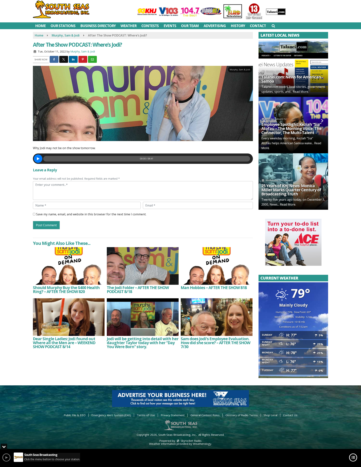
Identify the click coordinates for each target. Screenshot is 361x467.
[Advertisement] (293, 242)
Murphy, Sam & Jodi (82, 51)
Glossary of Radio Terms (241, 415)
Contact (258, 25)
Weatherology (202, 444)
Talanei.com (269, 87)
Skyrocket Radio (190, 441)
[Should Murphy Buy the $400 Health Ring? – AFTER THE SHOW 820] (69, 266)
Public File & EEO (75, 415)
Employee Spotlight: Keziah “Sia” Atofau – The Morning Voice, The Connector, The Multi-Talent (291, 128)
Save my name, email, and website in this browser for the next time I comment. (91, 214)
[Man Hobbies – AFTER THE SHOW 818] (216, 266)
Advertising (215, 25)
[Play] (38, 158)
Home (40, 25)
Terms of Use (146, 415)
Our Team (190, 25)
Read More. (301, 92)
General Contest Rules (205, 415)
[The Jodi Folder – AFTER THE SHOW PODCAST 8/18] (142, 266)
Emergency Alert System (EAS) (111, 415)
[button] (273, 25)
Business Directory (98, 25)
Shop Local (270, 415)
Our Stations (63, 25)
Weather (129, 25)
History (238, 25)
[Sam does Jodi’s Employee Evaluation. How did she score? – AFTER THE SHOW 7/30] (216, 317)
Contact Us (290, 415)
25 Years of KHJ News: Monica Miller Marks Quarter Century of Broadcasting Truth (291, 190)
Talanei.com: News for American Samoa (291, 79)
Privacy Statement (173, 415)
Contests (150, 25)
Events (170, 25)
